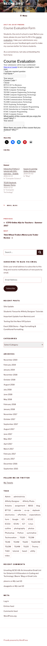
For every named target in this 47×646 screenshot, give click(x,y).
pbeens (20, 25)
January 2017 (9, 459)
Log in (6, 601)
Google (15, 519)
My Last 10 (17, 581)
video (7, 556)
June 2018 (8, 394)
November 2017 (10, 414)
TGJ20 (26, 547)
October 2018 (9, 380)
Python (20, 533)
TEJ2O (22, 537)
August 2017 (9, 429)
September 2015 (11, 469)
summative (31, 533)
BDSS (9, 205)
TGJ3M (8, 547)
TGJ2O (25, 542)
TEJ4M (16, 542)
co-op (26, 510)
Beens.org (13, 3)
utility (32, 551)
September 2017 (11, 424)
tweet (24, 551)
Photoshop (9, 533)
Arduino (8, 506)
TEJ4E (7, 542)
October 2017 (9, 419)
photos (31, 528)
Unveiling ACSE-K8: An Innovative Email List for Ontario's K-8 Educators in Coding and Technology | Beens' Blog (22, 573)
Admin (7, 497)
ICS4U (16, 524)
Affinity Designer (12, 501)
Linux (30, 524)
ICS (23, 519)
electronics (10, 515)
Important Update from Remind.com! (19, 316)
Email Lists (32, 576)
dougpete (8, 586)
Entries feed (9, 606)
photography (19, 528)
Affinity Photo (28, 501)
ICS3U (7, 524)
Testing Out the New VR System (17, 321)
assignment (20, 506)
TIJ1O (7, 551)
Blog (15, 205)
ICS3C (30, 519)
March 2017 (9, 449)
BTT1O (8, 510)
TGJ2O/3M (35, 542)
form (7, 519)
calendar (17, 510)
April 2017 (8, 444)
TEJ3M (31, 537)
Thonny (35, 547)
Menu (25, 16)
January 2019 (9, 370)
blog (38, 506)
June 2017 (8, 434)
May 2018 (8, 399)
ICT (23, 524)
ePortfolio (22, 515)
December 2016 (10, 464)
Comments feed (11, 611)
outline (8, 528)
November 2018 (10, 375)
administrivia (19, 497)
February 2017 (10, 454)
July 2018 (8, 390)
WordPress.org (10, 616)
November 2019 (10, 360)
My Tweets (8, 483)
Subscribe (10, 288)
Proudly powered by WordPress (16, 640)
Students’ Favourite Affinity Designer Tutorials (23, 311)
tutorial (16, 551)
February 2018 (10, 404)
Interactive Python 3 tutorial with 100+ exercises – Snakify (11, 171)
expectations (35, 515)
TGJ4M (17, 547)
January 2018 (9, 409)
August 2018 (9, 385)
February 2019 (10, 365)
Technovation (11, 537)
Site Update (9, 306)
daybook (36, 510)
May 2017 (8, 439)
